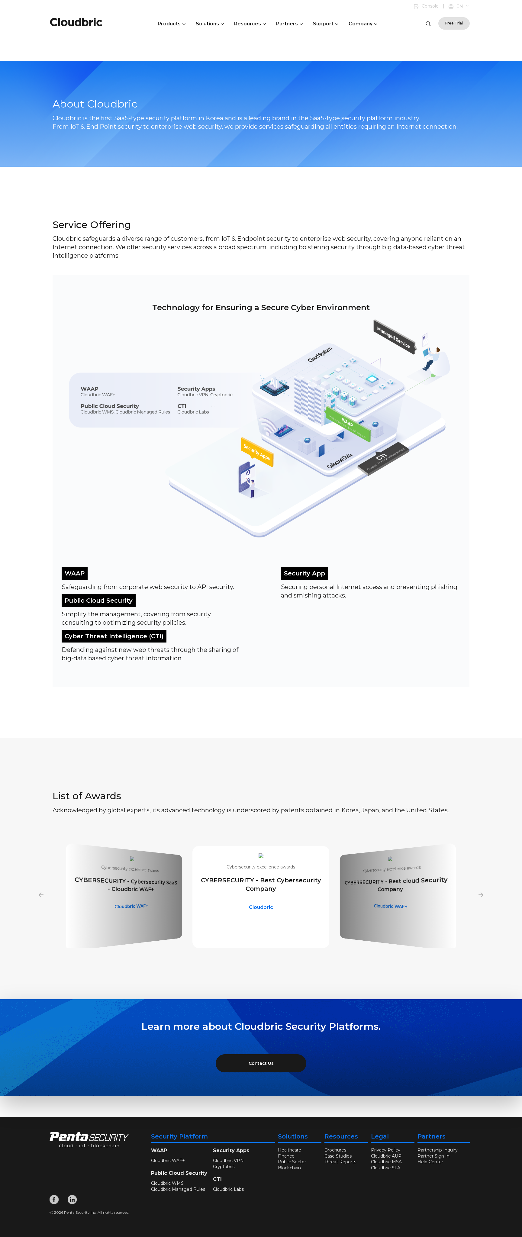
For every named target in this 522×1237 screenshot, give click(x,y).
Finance (286, 1156)
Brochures (335, 1150)
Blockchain (289, 1168)
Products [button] (169, 24)
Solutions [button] (207, 24)
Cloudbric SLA (385, 1168)
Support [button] (323, 24)
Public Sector (292, 1162)
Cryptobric (224, 1166)
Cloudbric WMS (391, 906)
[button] (462, 7)
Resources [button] (247, 24)
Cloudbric (132, 906)
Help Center (430, 1162)
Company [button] (360, 24)
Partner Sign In (433, 1156)
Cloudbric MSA (386, 1162)
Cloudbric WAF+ (261, 907)
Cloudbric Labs (228, 1189)
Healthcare (289, 1150)
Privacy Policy (385, 1150)
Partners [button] (287, 24)
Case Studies (338, 1156)
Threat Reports (340, 1162)
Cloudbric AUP (386, 1156)
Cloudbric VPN (228, 1160)
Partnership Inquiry (437, 1150)
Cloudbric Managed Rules (178, 1189)
